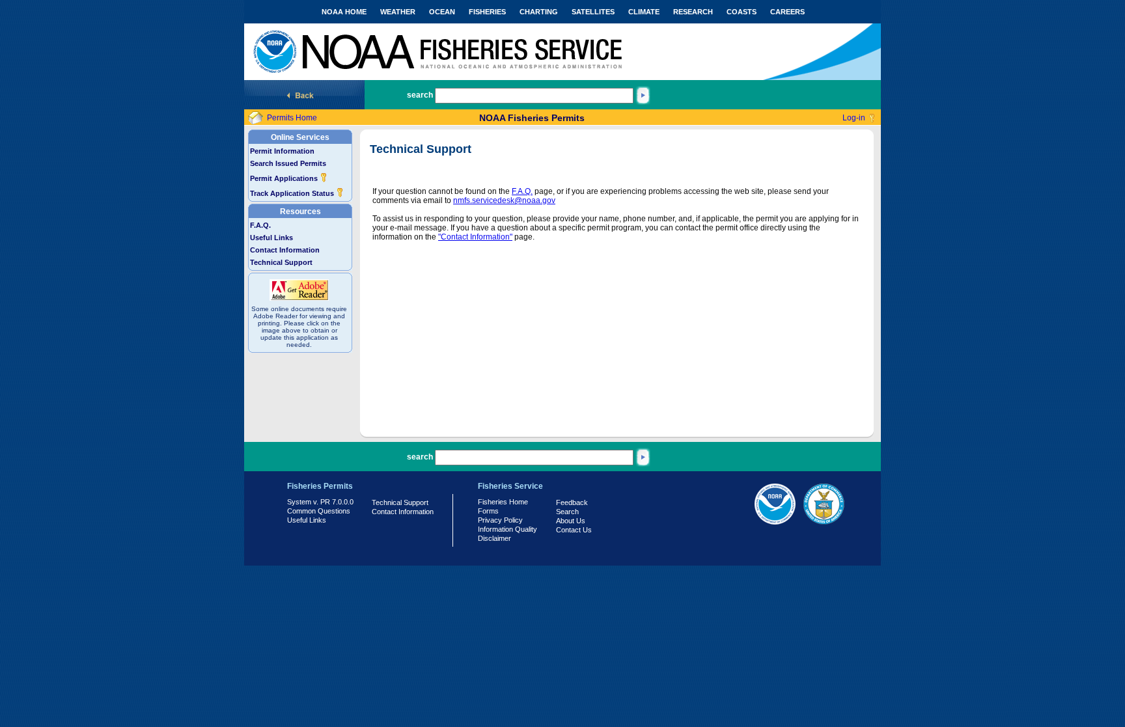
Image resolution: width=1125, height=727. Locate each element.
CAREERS (787, 12)
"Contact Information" (475, 236)
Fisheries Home (503, 502)
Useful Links (271, 237)
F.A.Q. (260, 225)
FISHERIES (487, 12)
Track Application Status (293, 193)
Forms (488, 511)
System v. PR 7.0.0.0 (320, 502)
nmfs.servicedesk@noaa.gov (504, 200)
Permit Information (282, 151)
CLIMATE (644, 12)
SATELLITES (593, 12)
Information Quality (507, 529)
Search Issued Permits (288, 163)
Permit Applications (285, 178)
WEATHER (397, 12)
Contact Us (574, 530)
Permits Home (292, 117)
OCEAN (442, 12)
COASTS (742, 12)
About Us (570, 521)
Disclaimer (494, 538)
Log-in (853, 117)
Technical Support (281, 262)
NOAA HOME (344, 12)
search (420, 95)
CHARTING (539, 12)
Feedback (572, 502)
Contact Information (285, 250)
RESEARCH (693, 12)
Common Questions (318, 511)
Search (567, 511)
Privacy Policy (500, 520)
